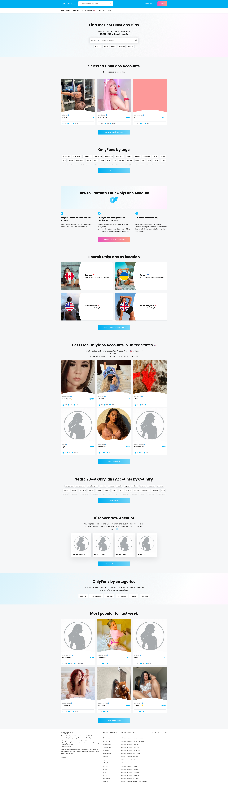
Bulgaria (65, 494)
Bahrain (91, 490)
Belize (114, 490)
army (95, 161)
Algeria (127, 486)
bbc (143, 161)
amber (163, 156)
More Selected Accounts (114, 132)
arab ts (88, 161)
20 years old (87, 156)
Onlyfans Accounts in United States (132, 738)
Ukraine (103, 486)
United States (87, 10)
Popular (133, 596)
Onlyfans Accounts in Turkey (129, 778)
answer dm (79, 161)
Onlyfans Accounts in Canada (130, 744)
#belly (113, 47)
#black (105, 47)
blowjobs (141, 165)
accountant (119, 156)
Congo (142, 494)
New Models (122, 596)
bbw (149, 161)
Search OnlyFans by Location (114, 327)
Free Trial (76, 10)
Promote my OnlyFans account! (114, 239)
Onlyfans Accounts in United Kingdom (132, 741)
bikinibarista (97, 165)
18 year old (66, 156)
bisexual (114, 165)
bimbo (106, 165)
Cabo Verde (84, 494)
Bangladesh (69, 486)
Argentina (151, 486)
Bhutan (128, 490)
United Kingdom (93, 486)
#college (97, 47)
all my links (146, 156)
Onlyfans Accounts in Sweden (130, 772)
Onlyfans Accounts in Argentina (130, 750)
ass (115, 161)
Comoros (134, 494)
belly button (73, 165)
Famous (162, 4)
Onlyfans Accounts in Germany (130, 760)
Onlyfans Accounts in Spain (129, 769)
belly (65, 165)
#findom (131, 47)
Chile (109, 494)
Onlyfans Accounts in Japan (129, 763)
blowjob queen (131, 165)
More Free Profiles (114, 462)
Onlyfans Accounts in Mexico (130, 775)
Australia (66, 490)
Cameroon (94, 494)
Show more (114, 171)
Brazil (163, 490)
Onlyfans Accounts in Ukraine (130, 747)
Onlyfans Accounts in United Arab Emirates (134, 782)
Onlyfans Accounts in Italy (129, 766)
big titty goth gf (85, 165)
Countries (101, 10)
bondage (161, 165)
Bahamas (83, 490)
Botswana (155, 490)
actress (129, 156)
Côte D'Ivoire (161, 494)
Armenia (160, 486)
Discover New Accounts (114, 564)
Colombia (125, 494)
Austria (74, 490)
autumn (129, 161)
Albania (119, 486)
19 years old (76, 156)
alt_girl (155, 156)
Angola (142, 486)
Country (83, 596)
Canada (111, 486)
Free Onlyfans (65, 10)
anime (71, 161)
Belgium (107, 490)
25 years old (98, 156)
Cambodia (74, 494)
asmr (108, 161)
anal (64, 161)
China (116, 494)
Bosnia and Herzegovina (141, 490)
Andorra (134, 486)
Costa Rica (150, 494)
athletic (121, 161)
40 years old (109, 156)
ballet (137, 161)
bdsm (163, 161)
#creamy (122, 47)
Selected (145, 596)
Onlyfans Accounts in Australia (130, 754)
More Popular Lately (114, 720)
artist (102, 161)
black (121, 165)
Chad (103, 494)
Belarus (99, 490)
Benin (121, 490)
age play (137, 156)
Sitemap (63, 757)
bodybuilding (151, 165)
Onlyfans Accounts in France (130, 757)
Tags (109, 10)
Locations (149, 4)
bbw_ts (156, 161)
